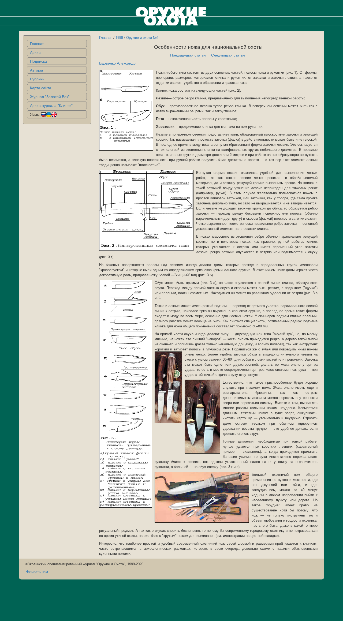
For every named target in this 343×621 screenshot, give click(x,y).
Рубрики (37, 78)
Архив (35, 52)
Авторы (36, 70)
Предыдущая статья (188, 55)
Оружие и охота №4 (142, 37)
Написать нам (36, 571)
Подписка (38, 61)
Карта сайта (40, 87)
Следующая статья (228, 55)
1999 (119, 37)
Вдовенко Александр (117, 63)
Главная (37, 43)
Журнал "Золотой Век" (49, 96)
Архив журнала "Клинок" (51, 105)
